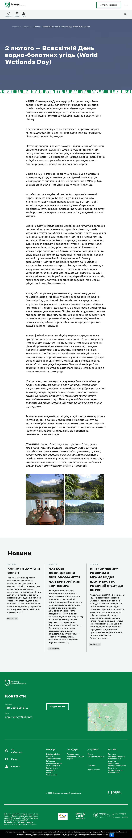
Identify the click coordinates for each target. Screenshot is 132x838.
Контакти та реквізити (117, 766)
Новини (26, 27)
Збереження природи (75, 756)
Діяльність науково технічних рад (115, 771)
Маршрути (50, 756)
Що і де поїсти (52, 768)
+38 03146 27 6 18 (16, 707)
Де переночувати (53, 766)
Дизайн (115, 814)
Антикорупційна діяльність (114, 760)
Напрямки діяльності (116, 756)
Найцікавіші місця (53, 754)
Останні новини (94, 770)
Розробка (120, 817)
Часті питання (51, 775)
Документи (112, 768)
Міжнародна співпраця (96, 756)
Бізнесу (90, 754)
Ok (112, 835)
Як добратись (57, 707)
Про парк (112, 754)
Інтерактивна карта (54, 763)
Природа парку (73, 754)
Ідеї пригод (50, 761)
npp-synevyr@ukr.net (18, 717)
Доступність (50, 770)
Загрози (70, 759)
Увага (24, 16)
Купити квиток (108, 5)
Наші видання (113, 763)
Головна (15, 27)
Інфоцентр (9, 16)
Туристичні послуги (53, 759)
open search (125, 14)
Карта (17, 16)
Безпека (15, 766)
